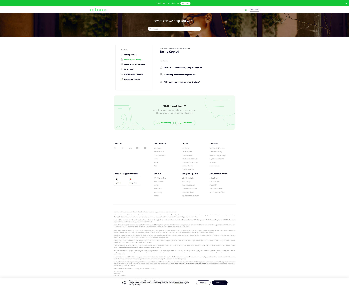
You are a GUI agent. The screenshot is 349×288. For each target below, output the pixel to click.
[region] (174, 283)
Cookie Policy (178, 283)
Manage (203, 283)
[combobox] (177, 29)
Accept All (219, 283)
